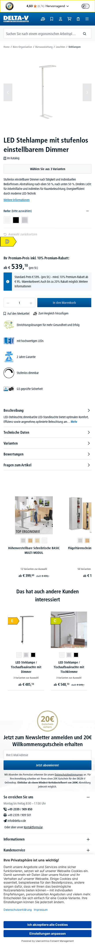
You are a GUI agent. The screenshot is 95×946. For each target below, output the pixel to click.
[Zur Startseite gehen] (16, 19)
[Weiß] (44, 540)
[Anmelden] (60, 18)
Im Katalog (13, 158)
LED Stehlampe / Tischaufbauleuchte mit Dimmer (26, 667)
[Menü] (87, 18)
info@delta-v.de (17, 820)
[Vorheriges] (8, 92)
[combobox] (41, 33)
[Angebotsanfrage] (78, 18)
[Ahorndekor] (37, 540)
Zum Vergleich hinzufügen (53, 313)
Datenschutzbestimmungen (69, 774)
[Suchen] (84, 33)
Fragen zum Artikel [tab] (17, 465)
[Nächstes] (87, 92)
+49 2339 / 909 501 (19, 815)
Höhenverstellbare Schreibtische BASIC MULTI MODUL (34, 550)
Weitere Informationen (17, 200)
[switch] (85, 6)
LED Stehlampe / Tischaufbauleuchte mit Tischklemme (69, 667)
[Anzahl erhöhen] (31, 302)
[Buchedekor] (30, 540)
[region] (47, 92)
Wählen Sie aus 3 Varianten (47, 169)
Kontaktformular (33, 827)
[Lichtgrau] (23, 540)
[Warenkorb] (69, 18)
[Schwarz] (33, 655)
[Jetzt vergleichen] (42, 18)
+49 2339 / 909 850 (20, 809)
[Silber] (26, 655)
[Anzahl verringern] (8, 302)
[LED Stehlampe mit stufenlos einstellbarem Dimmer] (47, 92)
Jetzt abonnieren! (47, 765)
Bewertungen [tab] (13, 454)
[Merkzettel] (51, 18)
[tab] (47, 416)
